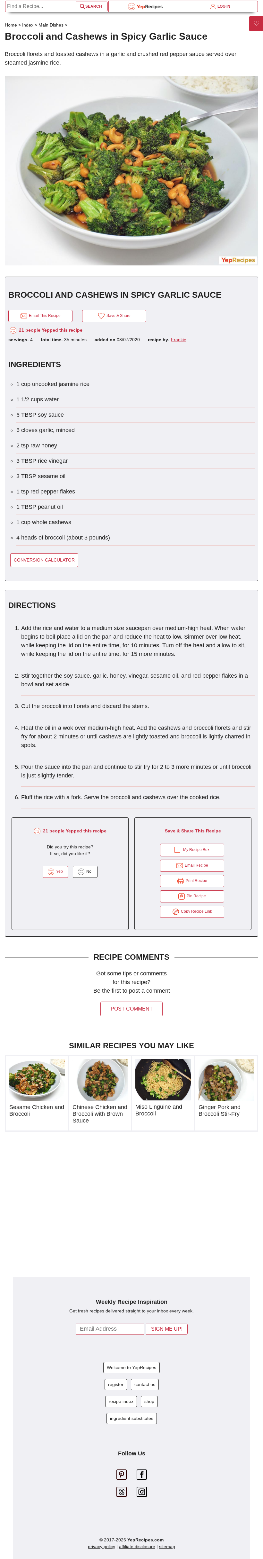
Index (27, 25)
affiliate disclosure (137, 1546)
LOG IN (223, 6)
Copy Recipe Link (195, 911)
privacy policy (101, 1546)
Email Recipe (195, 865)
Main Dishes (51, 25)
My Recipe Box (196, 849)
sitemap (167, 1546)
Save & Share (118, 315)
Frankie (178, 339)
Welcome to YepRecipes (131, 1367)
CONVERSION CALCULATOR (44, 560)
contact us (144, 1384)
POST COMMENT (132, 1009)
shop (149, 1401)
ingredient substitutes (131, 1418)
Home (11, 25)
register (115, 1384)
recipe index (121, 1401)
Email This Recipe (44, 315)
